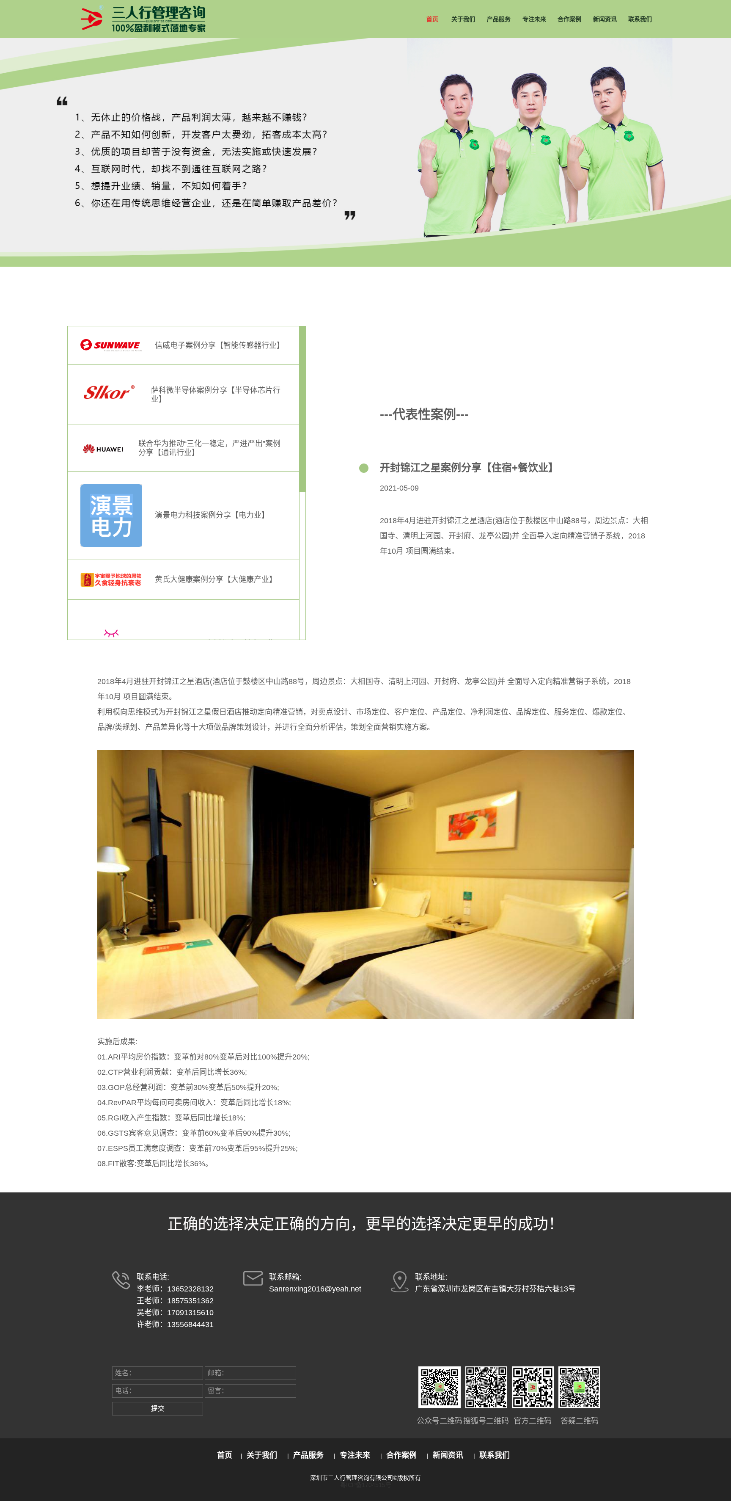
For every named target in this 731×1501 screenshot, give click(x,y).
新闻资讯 (605, 19)
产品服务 (499, 19)
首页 (432, 19)
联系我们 (640, 19)
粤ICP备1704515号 (365, 1485)
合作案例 (569, 19)
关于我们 (463, 19)
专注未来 (534, 19)
